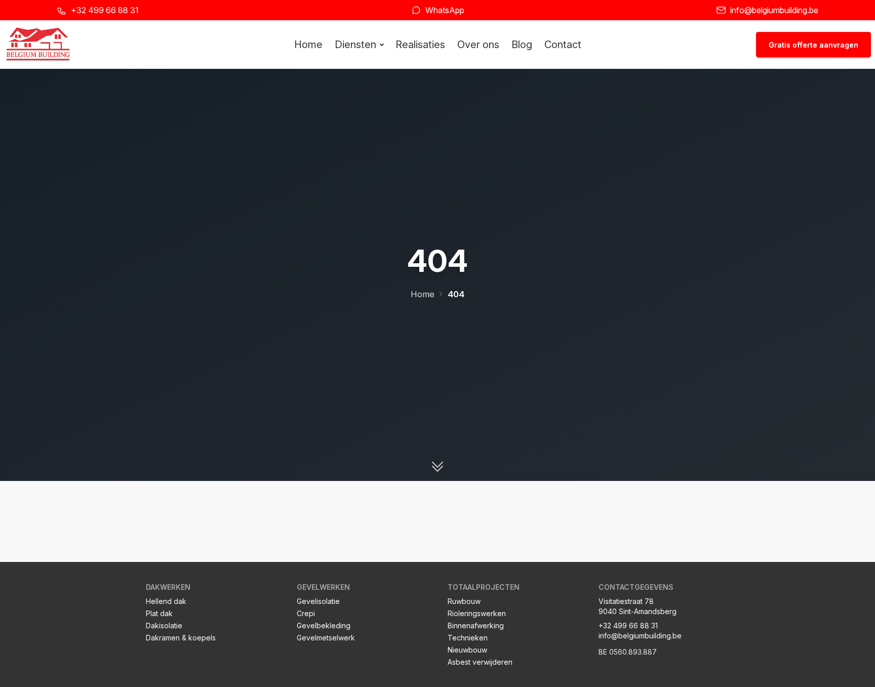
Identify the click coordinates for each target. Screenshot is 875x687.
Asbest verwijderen (480, 662)
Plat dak (159, 613)
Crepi (306, 613)
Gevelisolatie (318, 601)
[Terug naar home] (38, 44)
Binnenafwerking (476, 625)
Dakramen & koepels (181, 637)
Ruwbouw (464, 601)
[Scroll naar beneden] (437, 466)
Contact (562, 44)
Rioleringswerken (477, 613)
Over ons (478, 44)
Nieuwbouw (467, 649)
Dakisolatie (164, 625)
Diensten (355, 44)
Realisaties (420, 44)
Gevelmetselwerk (326, 637)
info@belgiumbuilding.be (774, 10)
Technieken (468, 637)
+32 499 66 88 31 (105, 10)
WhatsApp (444, 10)
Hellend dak (166, 601)
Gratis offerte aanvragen (813, 45)
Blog (521, 44)
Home (308, 44)
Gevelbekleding (323, 625)
